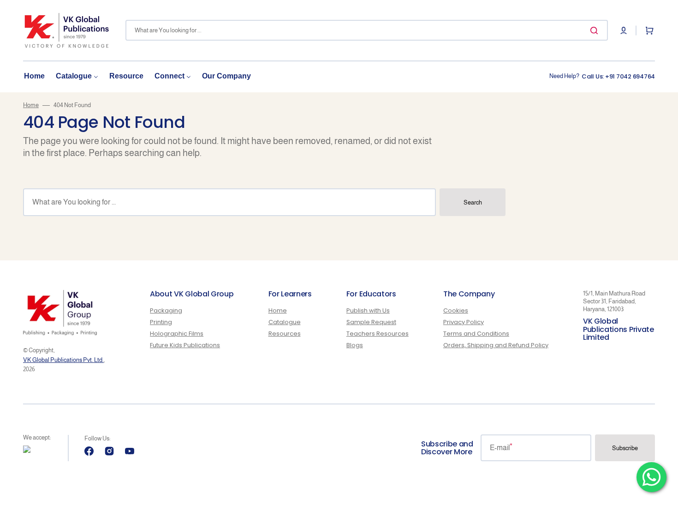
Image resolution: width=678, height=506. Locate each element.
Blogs (354, 345)
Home (31, 105)
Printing (161, 322)
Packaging (166, 311)
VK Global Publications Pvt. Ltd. (63, 359)
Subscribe (625, 448)
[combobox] (366, 30)
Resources (284, 333)
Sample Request (371, 322)
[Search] (596, 30)
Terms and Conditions (476, 333)
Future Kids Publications (185, 345)
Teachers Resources (377, 333)
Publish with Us (368, 311)
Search (473, 202)
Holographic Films (176, 333)
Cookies (455, 311)
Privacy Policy (463, 322)
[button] (623, 30)
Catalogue (284, 322)
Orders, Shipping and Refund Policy (495, 345)
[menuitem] (34, 76)
